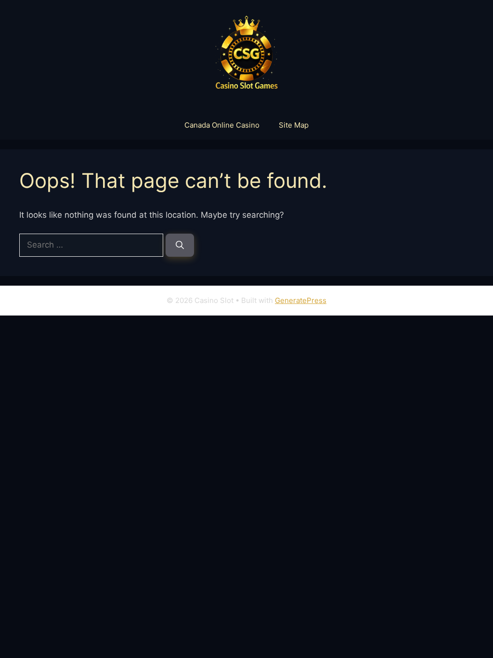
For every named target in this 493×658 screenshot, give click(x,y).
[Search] (180, 245)
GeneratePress (300, 300)
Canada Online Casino (221, 125)
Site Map (294, 125)
